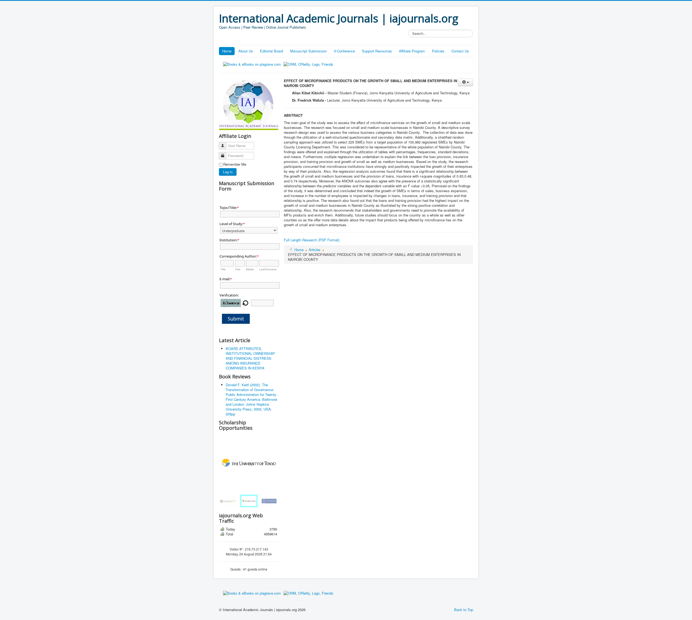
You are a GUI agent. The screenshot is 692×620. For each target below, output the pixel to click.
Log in (227, 171)
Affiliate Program (412, 51)
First (237, 269)
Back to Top (463, 609)
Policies (438, 51)
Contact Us (460, 51)
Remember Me (234, 164)
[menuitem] (228, 501)
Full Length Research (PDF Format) (312, 239)
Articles (315, 249)
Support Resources (377, 51)
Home (226, 51)
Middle (250, 269)
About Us (245, 51)
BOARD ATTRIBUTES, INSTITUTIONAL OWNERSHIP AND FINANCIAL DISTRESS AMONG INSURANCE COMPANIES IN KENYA (250, 358)
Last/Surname (268, 269)
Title (223, 269)
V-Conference (344, 51)
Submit (236, 318)
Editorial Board (271, 51)
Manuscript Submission (308, 51)
